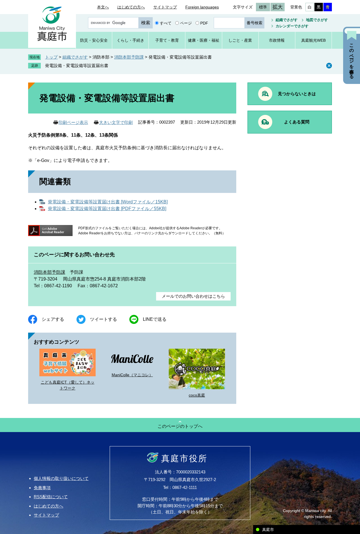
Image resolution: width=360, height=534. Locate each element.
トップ (51, 57)
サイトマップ (165, 7)
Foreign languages (202, 7)
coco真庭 (197, 395)
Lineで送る (154, 319)
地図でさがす (317, 20)
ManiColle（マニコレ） (132, 375)
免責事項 (42, 487)
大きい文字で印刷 (116, 122)
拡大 (278, 7)
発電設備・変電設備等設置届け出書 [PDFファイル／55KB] (107, 208)
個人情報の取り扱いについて (61, 478)
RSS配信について (51, 496)
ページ (186, 23)
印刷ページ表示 (73, 122)
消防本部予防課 (129, 57)
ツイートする (103, 319)
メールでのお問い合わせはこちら (193, 296)
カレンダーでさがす (292, 26)
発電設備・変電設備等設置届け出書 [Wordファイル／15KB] (108, 201)
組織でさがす (287, 20)
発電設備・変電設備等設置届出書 (76, 65)
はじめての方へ (131, 7)
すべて (166, 23)
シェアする (53, 319)
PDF (204, 23)
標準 (263, 7)
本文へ (103, 7)
